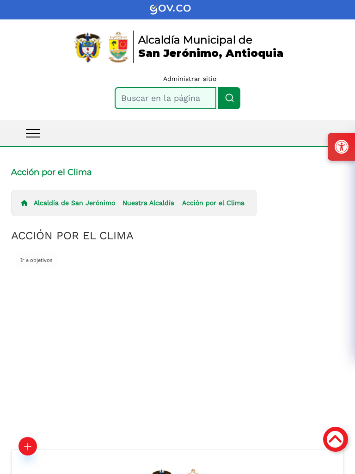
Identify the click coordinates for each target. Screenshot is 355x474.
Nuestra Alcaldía (148, 202)
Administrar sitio (189, 78)
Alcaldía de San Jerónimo (74, 202)
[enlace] (177, 10)
